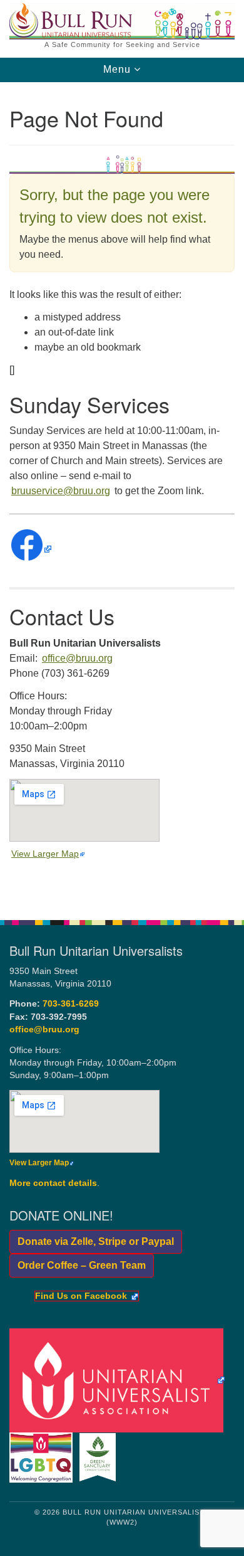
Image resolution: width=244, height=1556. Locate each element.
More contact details (53, 1183)
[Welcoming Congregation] (43, 1456)
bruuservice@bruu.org (60, 490)
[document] (122, 494)
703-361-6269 (71, 1003)
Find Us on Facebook (80, 1296)
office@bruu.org (77, 658)
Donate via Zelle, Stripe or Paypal (91, 1241)
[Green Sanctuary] (99, 1456)
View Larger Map (45, 854)
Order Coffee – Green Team (77, 1265)
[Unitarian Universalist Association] (119, 1379)
